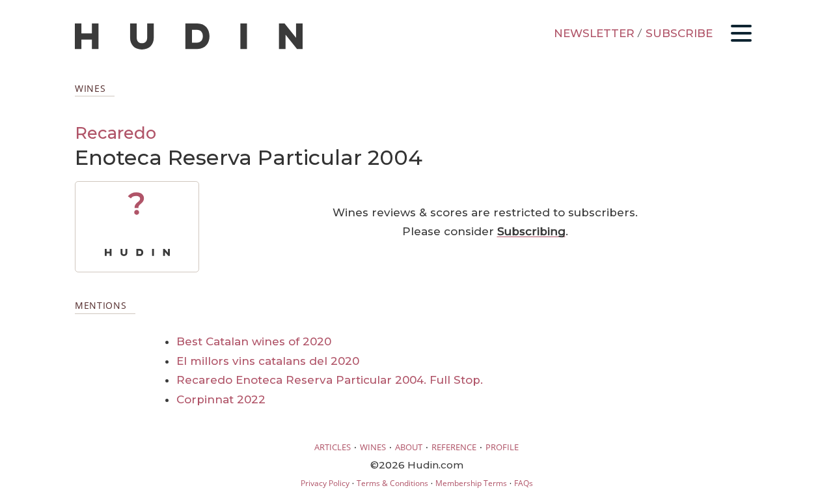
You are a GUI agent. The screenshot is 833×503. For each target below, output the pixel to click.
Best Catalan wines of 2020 (253, 341)
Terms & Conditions (392, 483)
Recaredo (115, 132)
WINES (373, 447)
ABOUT (408, 447)
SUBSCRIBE (679, 33)
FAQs (523, 483)
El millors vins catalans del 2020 (267, 360)
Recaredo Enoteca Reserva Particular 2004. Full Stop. (329, 379)
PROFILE (502, 447)
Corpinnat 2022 (221, 399)
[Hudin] (189, 46)
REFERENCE (453, 447)
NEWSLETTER (594, 33)
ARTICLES (332, 447)
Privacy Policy (325, 483)
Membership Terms (471, 483)
